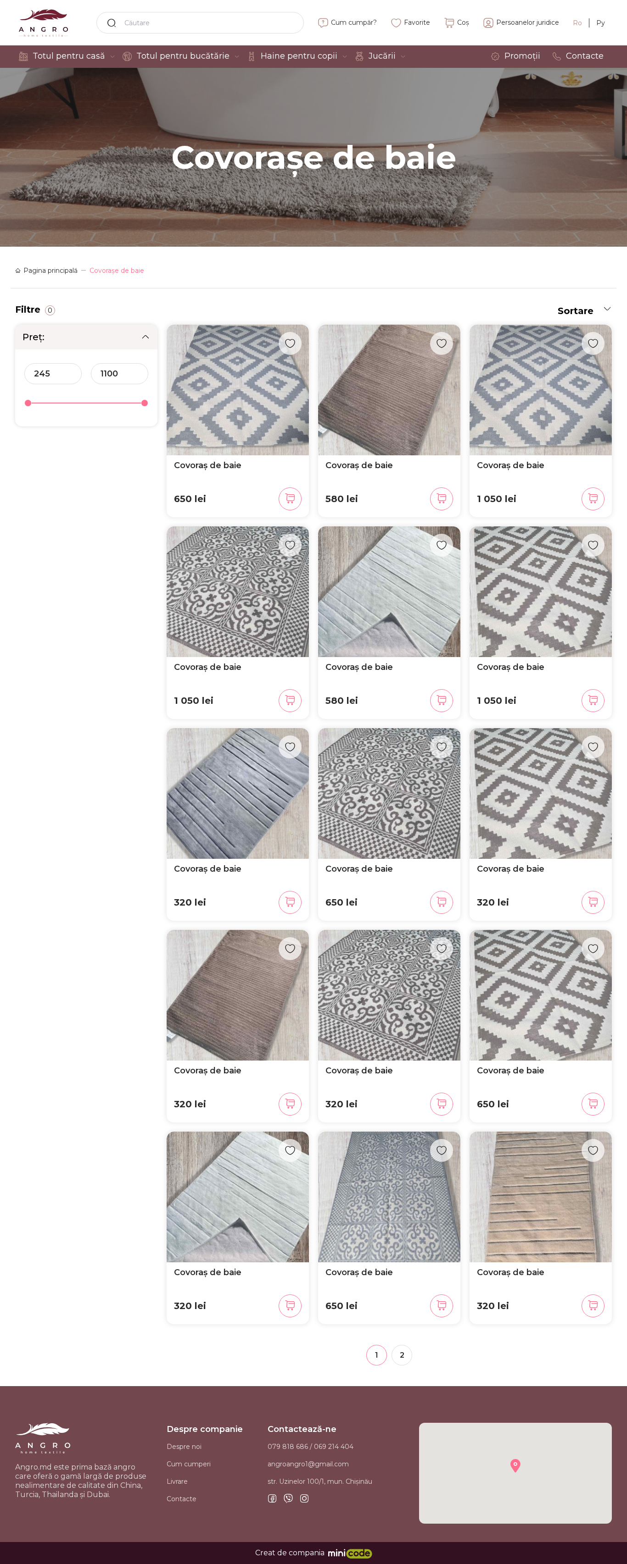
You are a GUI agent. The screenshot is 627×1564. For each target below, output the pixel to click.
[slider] (28, 403)
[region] (86, 378)
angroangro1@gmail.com (308, 1464)
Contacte (181, 1499)
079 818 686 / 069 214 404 (310, 1446)
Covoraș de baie (207, 465)
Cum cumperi (189, 1464)
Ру (600, 23)
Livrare (177, 1481)
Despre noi (184, 1446)
